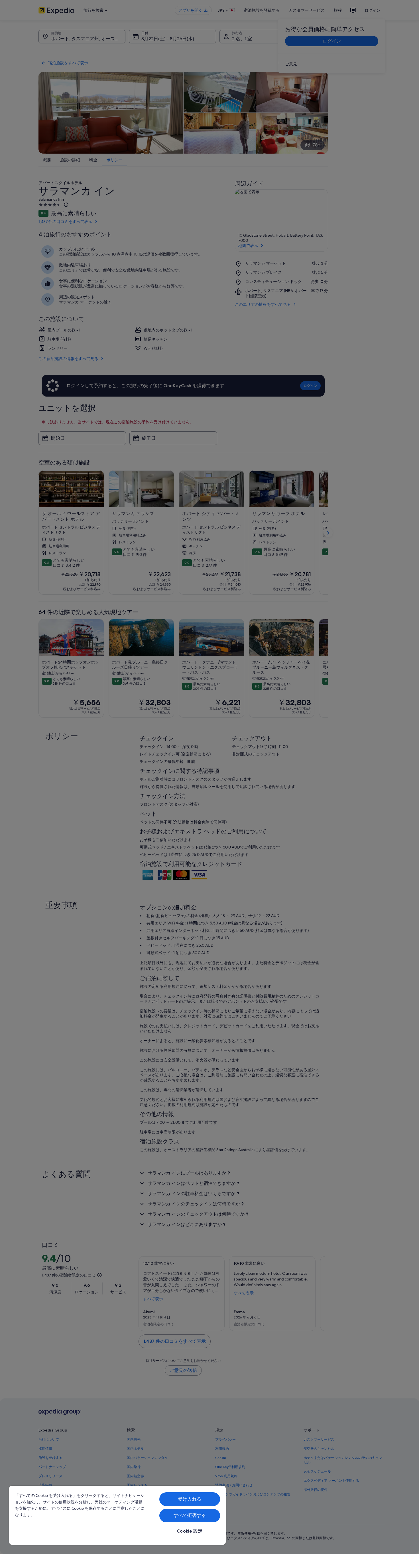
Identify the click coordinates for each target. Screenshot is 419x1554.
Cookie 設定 (189, 1531)
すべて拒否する (190, 1515)
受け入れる (189, 1499)
